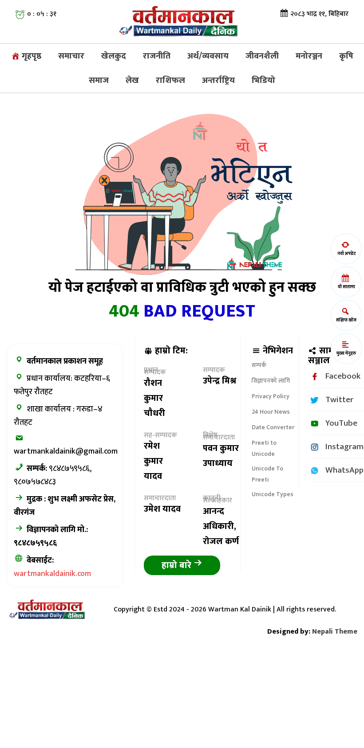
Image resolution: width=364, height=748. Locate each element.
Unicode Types (272, 494)
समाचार (71, 56)
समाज (99, 80)
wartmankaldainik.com (52, 573)
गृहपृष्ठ (30, 56)
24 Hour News (271, 412)
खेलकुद (113, 56)
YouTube (341, 423)
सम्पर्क (259, 365)
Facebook (342, 376)
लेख (132, 80)
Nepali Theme (334, 632)
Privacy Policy (270, 396)
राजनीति (156, 56)
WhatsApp (344, 470)
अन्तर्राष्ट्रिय (218, 80)
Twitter (339, 399)
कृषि (346, 56)
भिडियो (263, 80)
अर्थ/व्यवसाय (208, 56)
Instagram (344, 446)
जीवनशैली (262, 56)
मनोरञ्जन (309, 56)
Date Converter (273, 427)
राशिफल (170, 80)
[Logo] (182, 21)
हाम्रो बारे (178, 565)
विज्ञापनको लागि (271, 381)
